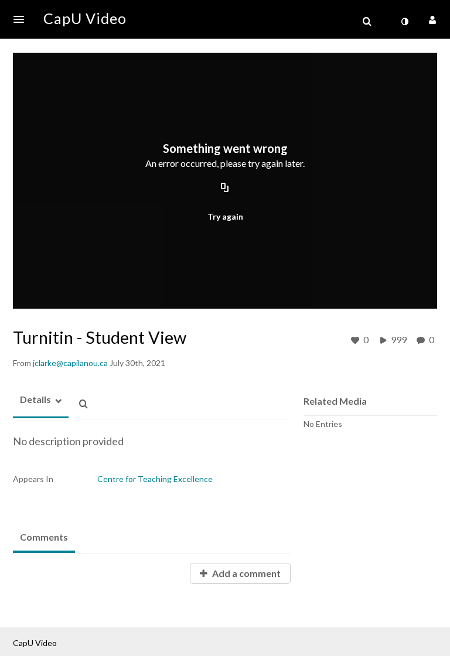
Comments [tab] (44, 536)
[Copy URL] (225, 188)
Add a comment (245, 573)
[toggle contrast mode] (404, 21)
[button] (22, 19)
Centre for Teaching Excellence (155, 479)
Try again (225, 216)
